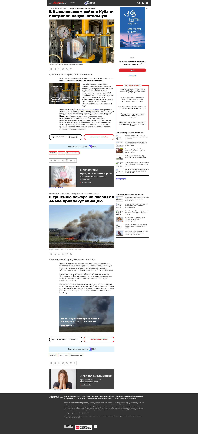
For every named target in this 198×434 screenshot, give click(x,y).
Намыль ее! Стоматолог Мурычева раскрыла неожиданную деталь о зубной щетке (136, 143)
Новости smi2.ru (56, 188)
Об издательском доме (72, 396)
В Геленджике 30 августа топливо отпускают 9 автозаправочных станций (132, 115)
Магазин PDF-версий (107, 396)
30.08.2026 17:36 (54, 194)
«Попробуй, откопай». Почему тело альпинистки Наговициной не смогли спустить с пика (136, 233)
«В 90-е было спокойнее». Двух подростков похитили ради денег (136, 156)
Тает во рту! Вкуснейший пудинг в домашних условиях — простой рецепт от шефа (136, 150)
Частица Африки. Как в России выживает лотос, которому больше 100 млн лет (136, 137)
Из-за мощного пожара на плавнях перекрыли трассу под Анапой (80, 320)
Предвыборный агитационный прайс (99, 398)
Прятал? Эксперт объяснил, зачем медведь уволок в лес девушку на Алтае (136, 226)
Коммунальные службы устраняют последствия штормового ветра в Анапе (132, 124)
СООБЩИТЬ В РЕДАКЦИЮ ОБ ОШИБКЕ (125, 398)
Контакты (81, 398)
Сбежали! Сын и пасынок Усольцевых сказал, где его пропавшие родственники (137, 198)
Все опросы (132, 75)
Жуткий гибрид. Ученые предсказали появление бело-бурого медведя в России (137, 212)
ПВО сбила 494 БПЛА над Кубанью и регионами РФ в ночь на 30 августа (132, 107)
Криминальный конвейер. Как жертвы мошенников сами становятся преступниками (132, 99)
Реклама (95, 396)
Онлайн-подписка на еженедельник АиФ (129, 396)
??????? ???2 (121, 179)
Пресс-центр (86, 396)
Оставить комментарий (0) (99, 137)
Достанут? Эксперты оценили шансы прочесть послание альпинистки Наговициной (137, 171)
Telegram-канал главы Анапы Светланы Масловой (65, 249)
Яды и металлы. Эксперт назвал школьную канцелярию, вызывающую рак (135, 219)
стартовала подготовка (89, 110)
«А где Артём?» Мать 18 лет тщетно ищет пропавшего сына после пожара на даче (136, 205)
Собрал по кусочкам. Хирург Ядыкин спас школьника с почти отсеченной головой (137, 164)
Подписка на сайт (70, 398)
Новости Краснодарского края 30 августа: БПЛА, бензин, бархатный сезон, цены (132, 91)
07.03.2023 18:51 (54, 8)
